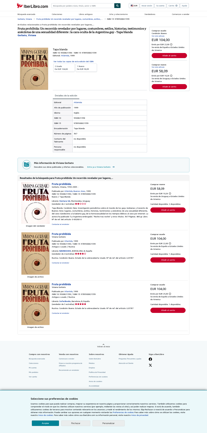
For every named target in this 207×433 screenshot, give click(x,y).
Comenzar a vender (180, 14)
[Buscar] (117, 5)
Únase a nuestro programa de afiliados (70, 364)
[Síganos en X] (150, 365)
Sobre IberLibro (95, 359)
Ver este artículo (158, 36)
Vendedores (149, 14)
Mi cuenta (32, 368)
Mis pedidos (33, 372)
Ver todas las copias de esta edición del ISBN (74, 61)
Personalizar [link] (109, 423)
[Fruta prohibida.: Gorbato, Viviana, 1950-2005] (35, 223)
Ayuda (184, 6)
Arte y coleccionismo (118, 14)
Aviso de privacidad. (140, 415)
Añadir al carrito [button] (169, 55)
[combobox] (82, 5)
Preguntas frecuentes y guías (130, 359)
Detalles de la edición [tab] (66, 95)
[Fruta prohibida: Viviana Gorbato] (35, 274)
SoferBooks (65, 301)
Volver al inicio (103, 346)
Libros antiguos (86, 14)
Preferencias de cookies (123, 412)
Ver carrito (33, 377)
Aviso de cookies (95, 381)
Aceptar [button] (45, 423)
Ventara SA (64, 201)
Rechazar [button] (75, 423)
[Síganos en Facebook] (150, 359)
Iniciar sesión (147, 6)
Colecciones (57, 14)
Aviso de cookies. (46, 415)
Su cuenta (160, 6)
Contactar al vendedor (60, 224)
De (61, 67)
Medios (92, 363)
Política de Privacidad (97, 372)
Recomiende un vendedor (69, 370)
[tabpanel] (100, 126)
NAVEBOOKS (65, 251)
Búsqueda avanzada (26, 14)
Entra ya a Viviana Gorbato (99, 167)
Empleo (92, 368)
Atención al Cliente (126, 363)
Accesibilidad (94, 386)
